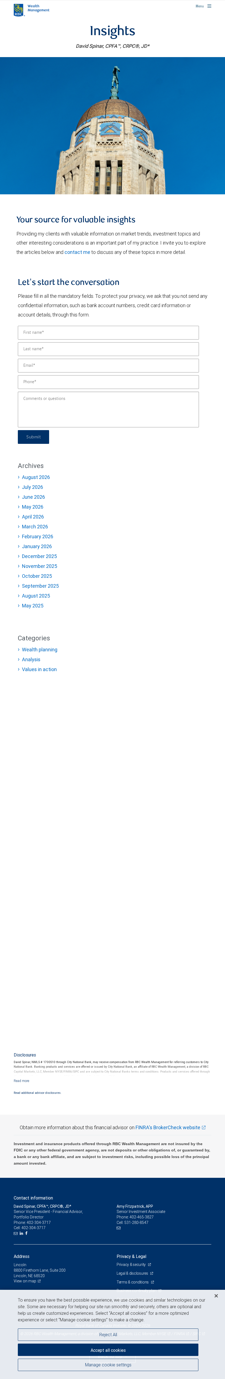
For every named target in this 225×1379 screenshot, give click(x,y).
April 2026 (33, 517)
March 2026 (35, 526)
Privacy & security (132, 1264)
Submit (33, 437)
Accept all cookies (108, 1350)
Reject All (108, 1334)
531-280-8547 (136, 1222)
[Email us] (16, 1233)
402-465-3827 (142, 1217)
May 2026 (32, 507)
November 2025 (39, 566)
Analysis (31, 659)
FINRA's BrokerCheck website (168, 1127)
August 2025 (36, 596)
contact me (77, 252)
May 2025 (32, 605)
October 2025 (37, 576)
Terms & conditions (133, 1282)
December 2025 (39, 556)
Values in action (39, 669)
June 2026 (33, 497)
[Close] (216, 1296)
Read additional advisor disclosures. (37, 1093)
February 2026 (37, 536)
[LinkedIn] (22, 1233)
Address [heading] (21, 1256)
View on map (25, 1281)
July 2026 (32, 487)
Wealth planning (39, 649)
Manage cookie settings (108, 1364)
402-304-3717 (39, 1222)
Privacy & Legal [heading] (131, 1256)
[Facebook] (27, 1233)
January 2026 (37, 546)
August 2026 (36, 477)
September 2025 (40, 586)
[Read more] (21, 1081)
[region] (112, 1334)
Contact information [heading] (33, 1198)
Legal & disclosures (133, 1273)
